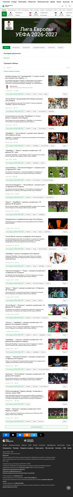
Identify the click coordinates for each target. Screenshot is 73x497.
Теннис (68, 445)
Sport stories (61, 445)
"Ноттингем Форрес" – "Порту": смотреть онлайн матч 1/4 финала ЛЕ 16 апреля (25, 271)
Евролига (69, 10)
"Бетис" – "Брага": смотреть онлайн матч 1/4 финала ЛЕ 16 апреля (24, 289)
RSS (64, 448)
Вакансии (5, 455)
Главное (4, 10)
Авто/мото (42, 445)
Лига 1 (55, 10)
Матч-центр (4, 14)
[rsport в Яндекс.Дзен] (13, 435)
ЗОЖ (29, 445)
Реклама (16, 448)
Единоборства (51, 445)
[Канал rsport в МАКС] (6, 435)
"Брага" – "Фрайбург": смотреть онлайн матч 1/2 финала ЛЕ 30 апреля (23, 203)
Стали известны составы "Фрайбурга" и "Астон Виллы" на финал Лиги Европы (23, 117)
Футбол (36, 22)
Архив (69, 448)
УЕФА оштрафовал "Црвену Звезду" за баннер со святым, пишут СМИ (23, 392)
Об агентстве (49, 448)
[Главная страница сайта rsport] (11, 6)
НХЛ (64, 10)
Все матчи (7, 58)
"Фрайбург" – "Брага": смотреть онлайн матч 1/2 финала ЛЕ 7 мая (23, 151)
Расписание (15, 47)
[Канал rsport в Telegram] (33, 435)
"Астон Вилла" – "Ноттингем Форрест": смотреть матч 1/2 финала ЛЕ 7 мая (25, 168)
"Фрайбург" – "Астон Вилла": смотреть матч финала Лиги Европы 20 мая (24, 134)
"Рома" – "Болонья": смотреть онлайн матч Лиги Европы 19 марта (23, 410)
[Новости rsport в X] (40, 435)
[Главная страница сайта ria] (3, 6)
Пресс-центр (39, 448)
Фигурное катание (14, 445)
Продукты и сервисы (27, 448)
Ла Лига (36, 10)
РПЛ (19, 10)
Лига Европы (25, 10)
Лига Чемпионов (12, 10)
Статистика (51, 47)
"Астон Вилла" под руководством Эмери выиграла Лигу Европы (24, 99)
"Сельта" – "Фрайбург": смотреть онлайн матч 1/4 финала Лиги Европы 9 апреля (23, 323)
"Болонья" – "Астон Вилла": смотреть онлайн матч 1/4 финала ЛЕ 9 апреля (25, 375)
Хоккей (35, 445)
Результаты (26, 47)
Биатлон (24, 445)
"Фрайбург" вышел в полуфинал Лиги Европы (22, 254)
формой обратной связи (10, 487)
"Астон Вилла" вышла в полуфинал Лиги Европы (23, 236)
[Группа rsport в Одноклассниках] (27, 435)
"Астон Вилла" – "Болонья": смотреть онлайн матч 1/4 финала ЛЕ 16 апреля (25, 306)
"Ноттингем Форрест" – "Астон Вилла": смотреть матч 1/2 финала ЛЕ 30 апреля (25, 185)
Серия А (42, 10)
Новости (60, 47)
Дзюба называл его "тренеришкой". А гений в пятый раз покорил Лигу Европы (24, 77)
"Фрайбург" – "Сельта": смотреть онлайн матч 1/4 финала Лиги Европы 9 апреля (23, 340)
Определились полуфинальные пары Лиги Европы (24, 219)
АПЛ (31, 10)
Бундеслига (49, 10)
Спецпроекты (7, 448)
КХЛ (60, 10)
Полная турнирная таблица (11, 71)
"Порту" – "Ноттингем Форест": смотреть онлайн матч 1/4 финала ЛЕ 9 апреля (25, 357)
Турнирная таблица (39, 47)
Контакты (58, 448)
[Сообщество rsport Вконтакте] (20, 435)
